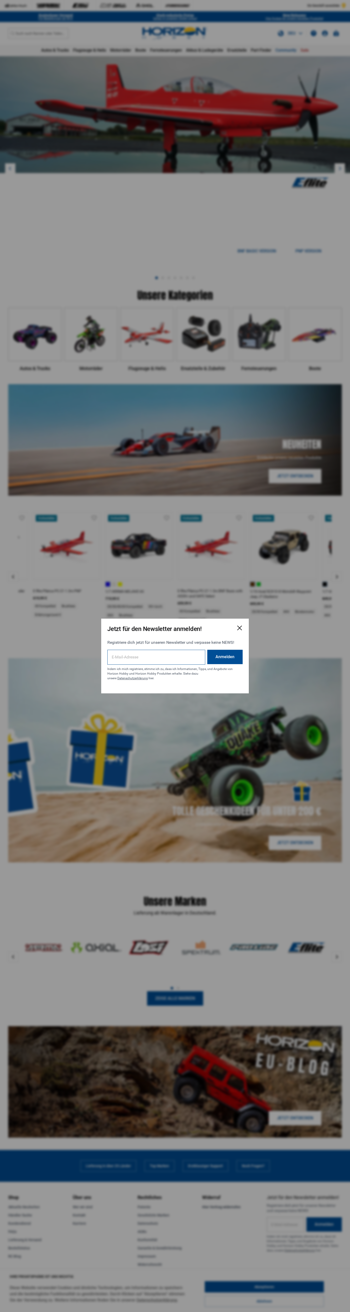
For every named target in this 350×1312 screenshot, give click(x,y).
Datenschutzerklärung (132, 678)
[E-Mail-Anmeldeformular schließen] (239, 628)
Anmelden (224, 656)
